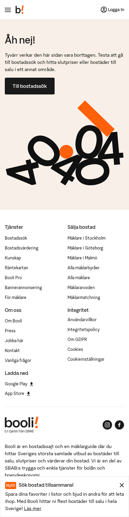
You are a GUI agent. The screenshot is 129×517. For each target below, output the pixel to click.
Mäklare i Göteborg (85, 248)
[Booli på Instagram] (107, 425)
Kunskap (13, 258)
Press (10, 330)
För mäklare (15, 297)
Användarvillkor (82, 319)
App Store (14, 393)
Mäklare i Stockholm (87, 238)
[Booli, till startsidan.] (20, 9)
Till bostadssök (30, 86)
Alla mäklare (79, 277)
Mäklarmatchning (84, 297)
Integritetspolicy (84, 329)
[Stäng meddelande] (122, 485)
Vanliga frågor (18, 360)
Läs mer (32, 508)
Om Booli (13, 321)
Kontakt (12, 350)
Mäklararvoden (81, 287)
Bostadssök (16, 238)
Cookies (75, 349)
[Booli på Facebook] (119, 425)
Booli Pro (13, 277)
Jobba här (14, 340)
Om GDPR (77, 339)
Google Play (16, 384)
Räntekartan (16, 267)
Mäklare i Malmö (82, 258)
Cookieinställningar (86, 359)
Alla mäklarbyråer (84, 267)
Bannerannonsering (23, 287)
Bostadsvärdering (21, 248)
